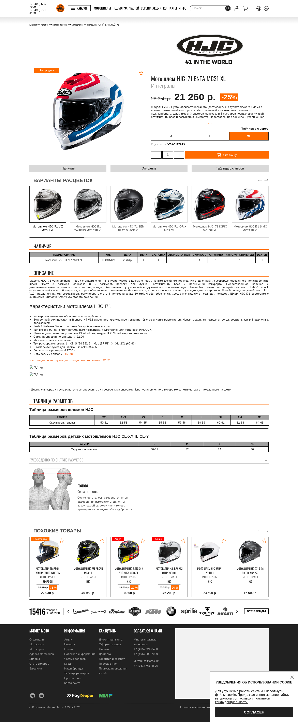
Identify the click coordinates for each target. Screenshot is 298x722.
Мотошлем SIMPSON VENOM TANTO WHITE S (47, 570)
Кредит (69, 663)
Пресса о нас (73, 678)
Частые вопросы (75, 658)
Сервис (146, 8)
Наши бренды (73, 668)
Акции (156, 8)
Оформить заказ (110, 644)
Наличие (68, 168)
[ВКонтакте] (266, 8)
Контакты (170, 8)
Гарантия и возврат (112, 658)
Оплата (104, 649)
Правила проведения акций (113, 671)
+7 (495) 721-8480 (38, 11)
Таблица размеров (255, 128)
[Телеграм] (258, 8)
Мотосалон (36, 644)
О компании (37, 639)
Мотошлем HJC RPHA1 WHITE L (210, 570)
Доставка (105, 653)
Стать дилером (39, 663)
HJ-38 (69, 353)
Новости (69, 644)
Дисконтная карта (110, 639)
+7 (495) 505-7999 (38, 5)
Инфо (183, 8)
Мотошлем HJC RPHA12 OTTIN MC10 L (169, 570)
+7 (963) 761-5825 (146, 665)
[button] (266, 180)
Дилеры (34, 658)
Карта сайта (72, 682)
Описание (149, 168)
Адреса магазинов (41, 653)
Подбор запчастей (126, 8)
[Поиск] (227, 8)
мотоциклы (102, 8)
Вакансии (35, 668)
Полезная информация (79, 653)
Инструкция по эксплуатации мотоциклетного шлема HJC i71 (70, 360)
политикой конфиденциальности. (242, 700)
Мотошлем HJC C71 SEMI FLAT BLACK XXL (250, 570)
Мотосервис (37, 649)
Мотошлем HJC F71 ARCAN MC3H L (88, 570)
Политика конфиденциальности (200, 707)
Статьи (68, 649)
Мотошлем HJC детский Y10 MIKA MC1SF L (129, 570)
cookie (231, 694)
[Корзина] (245, 8)
